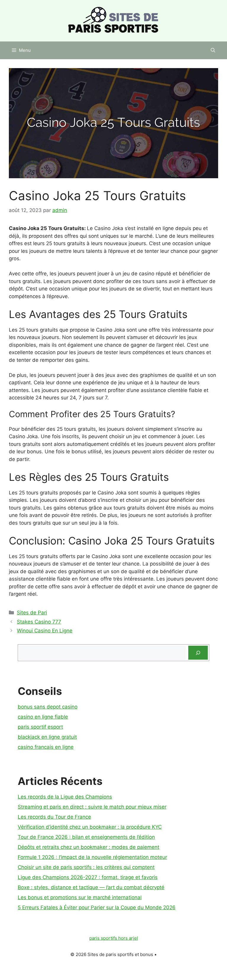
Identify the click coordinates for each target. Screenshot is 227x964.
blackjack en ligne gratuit (47, 737)
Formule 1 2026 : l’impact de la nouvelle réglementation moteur (92, 857)
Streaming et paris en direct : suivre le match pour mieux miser (92, 807)
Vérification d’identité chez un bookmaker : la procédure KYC (90, 827)
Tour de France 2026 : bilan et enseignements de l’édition (86, 837)
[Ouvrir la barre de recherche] (213, 50)
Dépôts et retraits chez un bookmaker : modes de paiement (88, 847)
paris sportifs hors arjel (113, 938)
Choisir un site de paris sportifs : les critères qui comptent (86, 867)
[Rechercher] (198, 653)
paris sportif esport (40, 727)
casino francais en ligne (46, 747)
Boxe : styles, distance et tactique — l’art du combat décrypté (91, 887)
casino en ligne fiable (43, 717)
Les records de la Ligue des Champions (65, 797)
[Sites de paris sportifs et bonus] (113, 20)
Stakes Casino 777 (39, 622)
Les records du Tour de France (54, 817)
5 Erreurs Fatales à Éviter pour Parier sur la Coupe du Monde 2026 (97, 907)
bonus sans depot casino (47, 707)
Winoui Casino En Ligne (44, 631)
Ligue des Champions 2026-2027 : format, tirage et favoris (88, 877)
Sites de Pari (32, 613)
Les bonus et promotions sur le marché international (80, 897)
